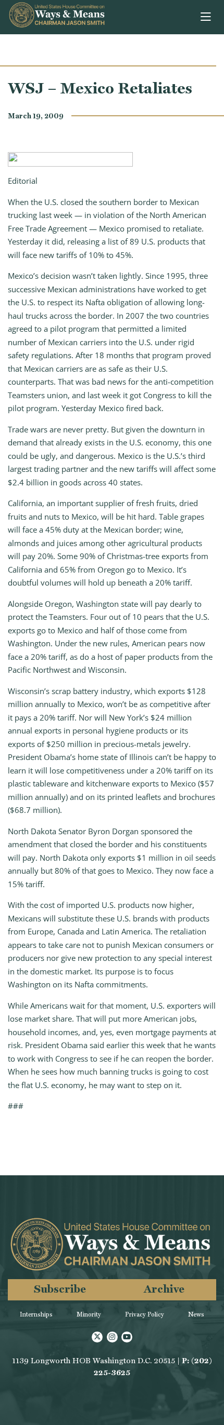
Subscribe (60, 1288)
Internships (36, 1314)
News (196, 1314)
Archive (164, 1288)
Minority (89, 1314)
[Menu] (207, 17)
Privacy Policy (144, 1314)
